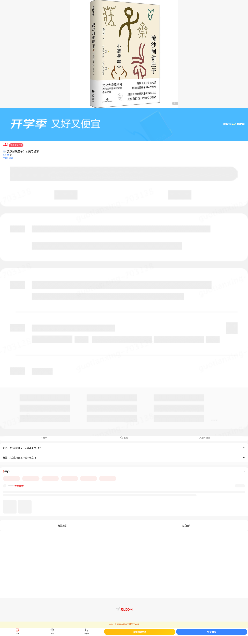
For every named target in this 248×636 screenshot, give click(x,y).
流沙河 (6, 155)
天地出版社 (8, 158)
